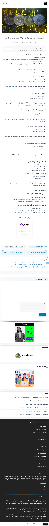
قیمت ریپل (27, 105)
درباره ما (44, 486)
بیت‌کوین (42, 59)
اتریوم (10, 86)
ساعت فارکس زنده (42, 453)
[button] (6, 3)
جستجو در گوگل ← (8, 49)
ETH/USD (11, 246)
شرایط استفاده (42, 436)
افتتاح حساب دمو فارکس (40, 456)
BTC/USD (21, 246)
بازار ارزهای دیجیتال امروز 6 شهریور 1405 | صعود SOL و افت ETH (35, 411)
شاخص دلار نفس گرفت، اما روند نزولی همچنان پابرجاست (36, 404)
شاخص (35, 199)
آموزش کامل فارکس (41, 466)
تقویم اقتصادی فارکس (41, 450)
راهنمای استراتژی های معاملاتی (39, 433)
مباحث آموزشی (42, 463)
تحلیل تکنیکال (42, 460)
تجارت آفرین (30, 524)
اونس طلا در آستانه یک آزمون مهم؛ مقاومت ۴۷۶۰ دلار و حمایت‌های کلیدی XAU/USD (31, 397)
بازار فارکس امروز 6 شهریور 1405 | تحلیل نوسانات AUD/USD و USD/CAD (33, 414)
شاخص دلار (30, 210)
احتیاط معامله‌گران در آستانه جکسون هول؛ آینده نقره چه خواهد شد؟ (34, 401)
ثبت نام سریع (24, 234)
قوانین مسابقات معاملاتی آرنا (39, 430)
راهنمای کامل (43, 426)
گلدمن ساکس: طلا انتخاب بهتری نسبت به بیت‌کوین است (13, 253)
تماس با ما (43, 490)
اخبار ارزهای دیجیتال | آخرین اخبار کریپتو (36, 246)
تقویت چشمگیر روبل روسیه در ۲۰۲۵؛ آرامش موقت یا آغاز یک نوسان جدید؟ (36, 253)
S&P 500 (6, 246)
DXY (16, 246)
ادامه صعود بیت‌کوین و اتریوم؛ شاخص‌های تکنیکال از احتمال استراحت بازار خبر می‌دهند (31, 407)
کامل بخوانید (43, 483)
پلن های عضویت (42, 439)
